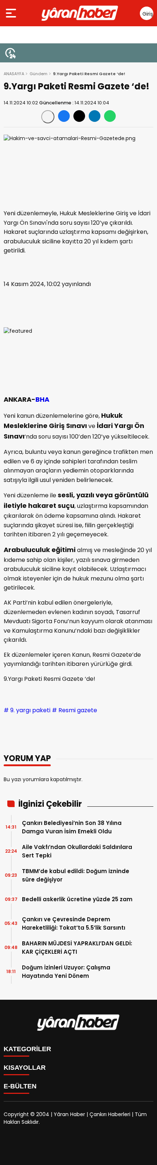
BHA (42, 399)
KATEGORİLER (27, 1049)
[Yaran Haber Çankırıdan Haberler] (80, 13)
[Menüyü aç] (12, 13)
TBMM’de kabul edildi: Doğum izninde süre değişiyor (75, 875)
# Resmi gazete (74, 710)
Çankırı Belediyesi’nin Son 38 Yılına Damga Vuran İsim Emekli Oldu (72, 827)
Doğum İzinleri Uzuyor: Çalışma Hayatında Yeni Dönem (66, 972)
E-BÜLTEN (20, 1086)
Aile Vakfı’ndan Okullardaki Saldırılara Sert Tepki (77, 851)
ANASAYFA (14, 74)
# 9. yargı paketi (27, 710)
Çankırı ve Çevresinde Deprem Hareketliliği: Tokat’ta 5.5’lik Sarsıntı (73, 923)
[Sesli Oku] (47, 116)
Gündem (38, 74)
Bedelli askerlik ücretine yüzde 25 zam (77, 899)
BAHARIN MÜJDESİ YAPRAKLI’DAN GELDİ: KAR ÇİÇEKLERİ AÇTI (77, 948)
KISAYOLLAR (25, 1067)
